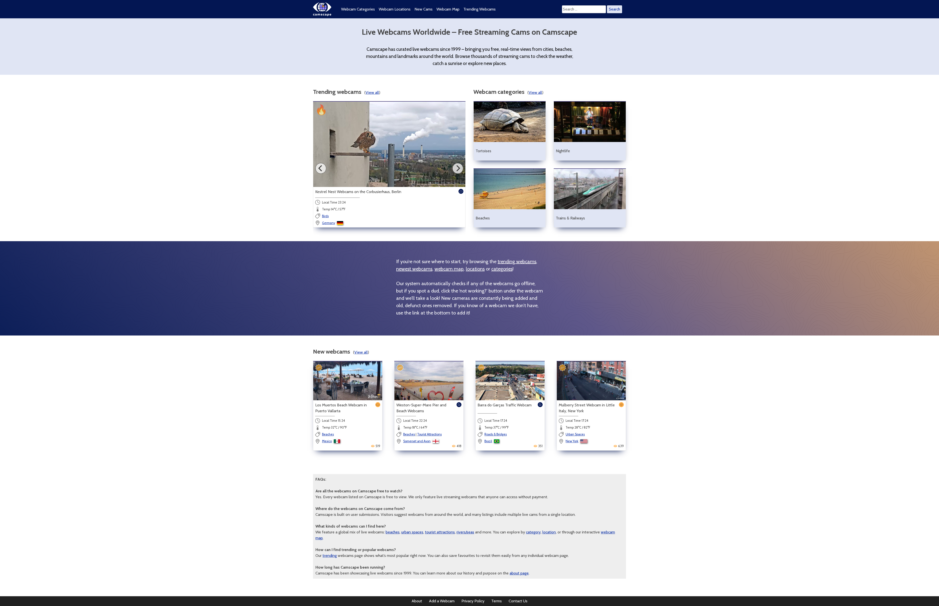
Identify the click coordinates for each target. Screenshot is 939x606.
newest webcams (414, 269)
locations (475, 269)
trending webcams (517, 261)
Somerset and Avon (417, 441)
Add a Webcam (442, 601)
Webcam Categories (358, 9)
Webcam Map (447, 9)
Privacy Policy (472, 601)
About (417, 601)
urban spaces (412, 532)
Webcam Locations (395, 9)
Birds (325, 216)
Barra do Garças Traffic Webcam (505, 405)
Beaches (328, 434)
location (549, 532)
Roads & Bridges (495, 434)
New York (572, 441)
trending (330, 555)
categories (502, 269)
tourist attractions (440, 532)
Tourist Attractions (429, 434)
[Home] (322, 14)
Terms (496, 601)
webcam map (449, 269)
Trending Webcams (479, 9)
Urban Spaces (575, 434)
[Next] (457, 168)
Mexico (327, 441)
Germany (328, 223)
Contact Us (518, 601)
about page (519, 573)
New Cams (423, 9)
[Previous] (320, 168)
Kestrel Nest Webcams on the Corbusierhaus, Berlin (358, 191)
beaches (393, 532)
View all (372, 92)
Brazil (488, 441)
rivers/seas (465, 532)
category (533, 532)
